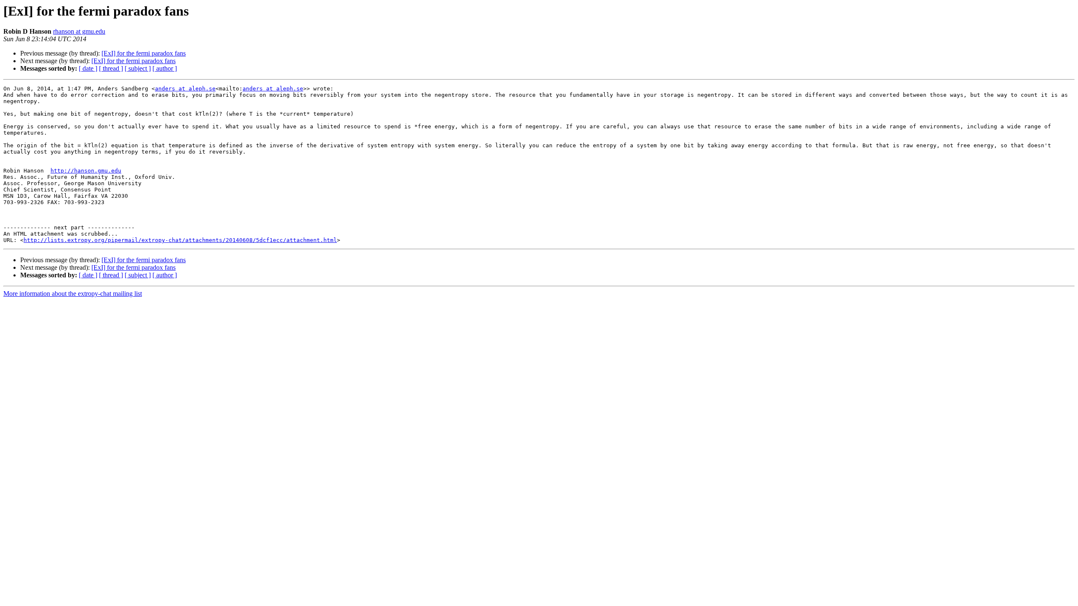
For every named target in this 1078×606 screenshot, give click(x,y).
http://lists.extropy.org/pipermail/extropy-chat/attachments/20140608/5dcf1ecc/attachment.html (180, 240)
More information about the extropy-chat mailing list (72, 293)
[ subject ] (138, 68)
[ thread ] (111, 68)
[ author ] (164, 68)
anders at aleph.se (185, 88)
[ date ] (88, 68)
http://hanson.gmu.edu (86, 170)
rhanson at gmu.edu (79, 31)
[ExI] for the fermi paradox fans (143, 53)
